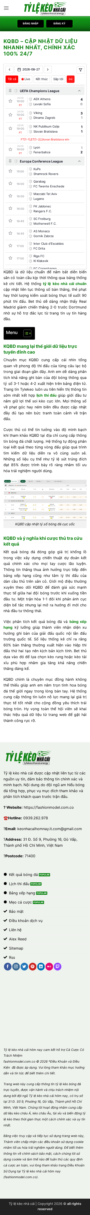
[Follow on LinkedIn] (41, 967)
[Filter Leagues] (80, 70)
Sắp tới (58, 79)
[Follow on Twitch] (57, 967)
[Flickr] (49, 967)
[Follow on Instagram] (16, 967)
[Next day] (48, 69)
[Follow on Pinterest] (32, 967)
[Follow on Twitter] (24, 967)
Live (27, 79)
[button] (6, 8)
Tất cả (12, 79)
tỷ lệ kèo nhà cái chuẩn (65, 283)
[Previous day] (9, 69)
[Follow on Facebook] (8, 967)
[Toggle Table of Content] (25, 333)
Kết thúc (42, 79)
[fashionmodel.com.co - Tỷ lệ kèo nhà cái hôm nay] (45, 8)
